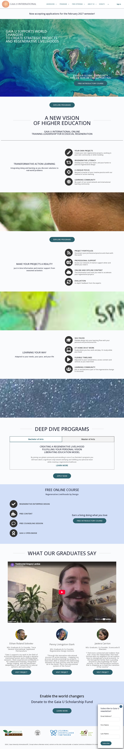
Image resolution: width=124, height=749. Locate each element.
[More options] (108, 4)
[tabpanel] (62, 455)
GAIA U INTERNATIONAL (23, 4)
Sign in (119, 4)
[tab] (36, 439)
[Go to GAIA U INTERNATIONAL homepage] (6, 4)
